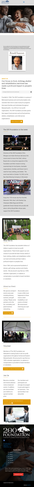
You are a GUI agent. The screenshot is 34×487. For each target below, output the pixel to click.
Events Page (7, 313)
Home (11, 452)
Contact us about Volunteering (13, 369)
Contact (11, 462)
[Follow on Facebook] (4, 440)
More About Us (16, 121)
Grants (11, 458)
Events (11, 456)
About (10, 454)
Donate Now (18, 474)
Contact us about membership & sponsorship (13, 402)
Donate (11, 460)
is (24, 97)
